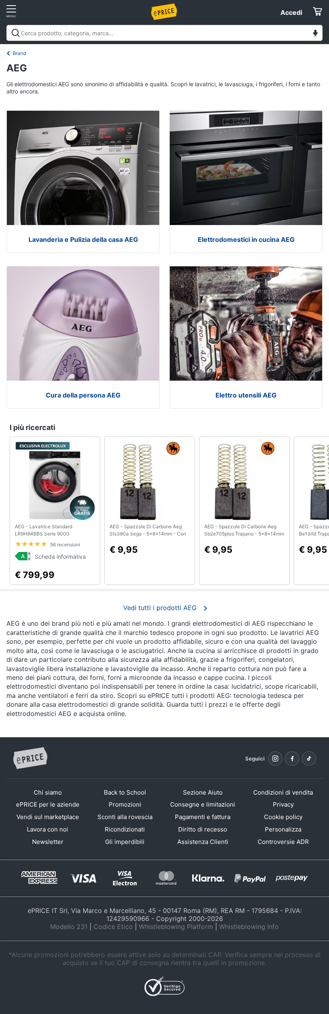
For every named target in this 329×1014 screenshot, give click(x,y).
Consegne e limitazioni (202, 804)
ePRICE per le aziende (47, 804)
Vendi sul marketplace (47, 817)
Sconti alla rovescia (124, 817)
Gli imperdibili (124, 842)
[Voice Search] (315, 34)
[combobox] (164, 33)
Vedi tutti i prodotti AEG (160, 608)
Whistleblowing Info (249, 927)
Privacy (283, 804)
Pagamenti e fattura (202, 817)
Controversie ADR (283, 842)
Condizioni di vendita (283, 792)
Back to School (125, 792)
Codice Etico (113, 927)
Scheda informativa (60, 556)
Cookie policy (283, 817)
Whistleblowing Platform (176, 927)
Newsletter (47, 842)
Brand (19, 53)
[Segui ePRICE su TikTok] (309, 758)
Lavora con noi (47, 829)
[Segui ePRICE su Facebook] (292, 758)
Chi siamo (48, 792)
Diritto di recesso (202, 829)
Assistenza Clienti (202, 842)
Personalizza (283, 829)
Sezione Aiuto (203, 792)
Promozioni (125, 804)
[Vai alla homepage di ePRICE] (30, 758)
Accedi (291, 12)
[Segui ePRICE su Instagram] (275, 758)
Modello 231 (68, 927)
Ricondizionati (125, 829)
